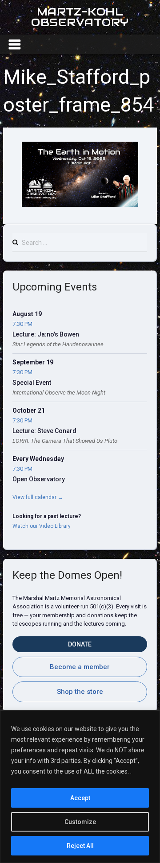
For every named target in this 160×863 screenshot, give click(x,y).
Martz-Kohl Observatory (79, 17)
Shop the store (80, 692)
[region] (80, 786)
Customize (80, 821)
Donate (80, 644)
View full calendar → (37, 497)
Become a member (80, 667)
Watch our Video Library (41, 526)
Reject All (80, 845)
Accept (80, 797)
